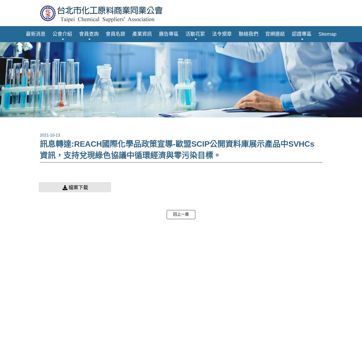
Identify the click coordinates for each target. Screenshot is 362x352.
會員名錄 (115, 34)
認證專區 (302, 34)
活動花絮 (195, 34)
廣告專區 (169, 34)
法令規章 (222, 34)
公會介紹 (62, 34)
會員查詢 (89, 34)
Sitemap (327, 34)
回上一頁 (181, 214)
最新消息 (36, 34)
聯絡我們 (248, 34)
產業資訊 (142, 34)
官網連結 (275, 34)
